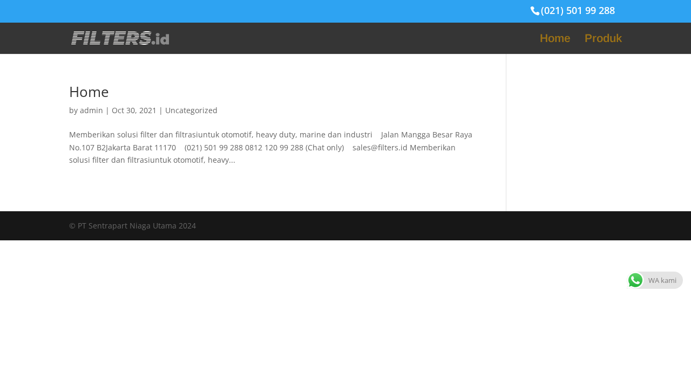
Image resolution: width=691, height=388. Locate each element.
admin (91, 110)
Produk (603, 39)
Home (555, 39)
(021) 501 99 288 (578, 10)
